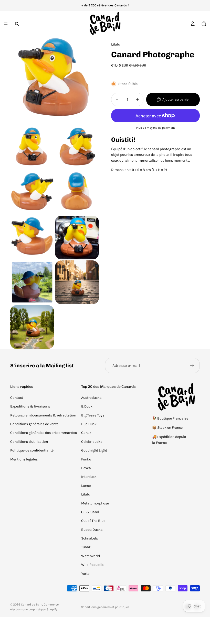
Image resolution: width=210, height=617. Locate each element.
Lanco (86, 485)
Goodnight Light (94, 450)
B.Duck (86, 406)
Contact (16, 397)
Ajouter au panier (176, 99)
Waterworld (90, 556)
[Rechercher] (17, 23)
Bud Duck (89, 424)
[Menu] (6, 24)
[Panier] (203, 23)
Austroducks (91, 397)
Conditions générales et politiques (105, 607)
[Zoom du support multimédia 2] (32, 148)
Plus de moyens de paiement (155, 127)
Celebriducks (91, 441)
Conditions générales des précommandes (43, 433)
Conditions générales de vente (34, 424)
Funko (86, 459)
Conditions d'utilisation (29, 441)
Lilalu (85, 494)
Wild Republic (92, 565)
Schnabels (89, 538)
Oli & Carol (90, 512)
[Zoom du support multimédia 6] (32, 237)
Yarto (85, 573)
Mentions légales (24, 459)
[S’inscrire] (192, 365)
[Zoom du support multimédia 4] (32, 193)
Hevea (86, 468)
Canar (86, 433)
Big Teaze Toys (92, 415)
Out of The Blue (93, 521)
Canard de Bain (31, 604)
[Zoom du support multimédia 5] (77, 193)
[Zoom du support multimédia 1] (54, 81)
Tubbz (86, 547)
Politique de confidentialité (32, 450)
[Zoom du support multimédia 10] (32, 327)
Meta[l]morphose (95, 503)
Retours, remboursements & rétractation (43, 415)
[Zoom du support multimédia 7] (77, 237)
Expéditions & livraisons (30, 406)
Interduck (89, 477)
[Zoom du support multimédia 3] (77, 148)
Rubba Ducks (91, 529)
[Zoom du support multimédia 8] (32, 282)
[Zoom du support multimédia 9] (77, 282)
